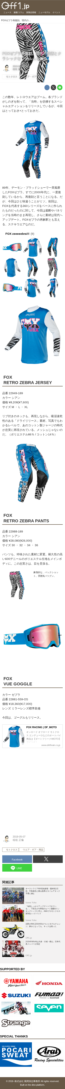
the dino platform (36, 1085)
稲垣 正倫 (17, 69)
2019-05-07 (18, 66)
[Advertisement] (25, 770)
